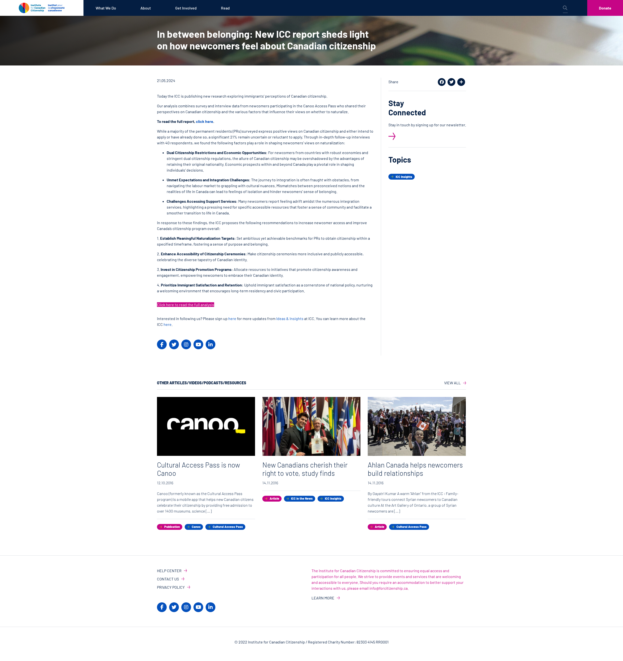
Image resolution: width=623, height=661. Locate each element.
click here (204, 121)
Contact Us (168, 579)
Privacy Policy (171, 587)
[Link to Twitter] (174, 344)
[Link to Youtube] (198, 344)
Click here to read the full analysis (185, 304)
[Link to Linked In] (210, 344)
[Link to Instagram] (186, 344)
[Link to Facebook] (162, 344)
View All (452, 382)
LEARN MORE (323, 598)
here (232, 318)
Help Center (169, 570)
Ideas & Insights (290, 318)
